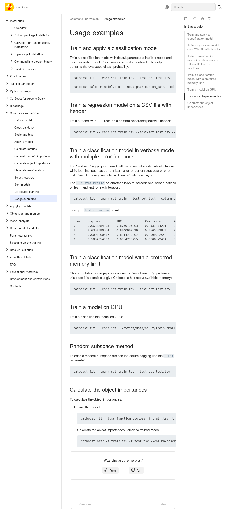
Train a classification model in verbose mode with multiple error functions (202, 62)
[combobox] (193, 7)
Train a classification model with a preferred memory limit (201, 79)
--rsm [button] (168, 356)
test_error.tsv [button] (97, 210)
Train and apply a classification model (200, 36)
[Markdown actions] (217, 19)
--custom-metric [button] (90, 183)
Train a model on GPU (201, 89)
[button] (162, 78)
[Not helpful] (209, 19)
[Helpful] (202, 19)
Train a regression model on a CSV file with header (203, 47)
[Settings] (167, 7)
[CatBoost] (18, 7)
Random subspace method (204, 96)
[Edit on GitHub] (194, 19)
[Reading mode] (186, 19)
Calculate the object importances (200, 105)
